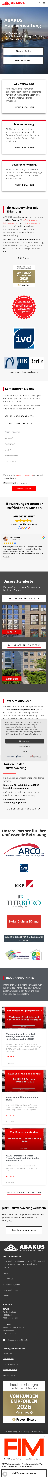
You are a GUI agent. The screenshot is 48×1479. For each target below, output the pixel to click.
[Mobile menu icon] (44, 3)
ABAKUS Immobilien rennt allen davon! (22, 1098)
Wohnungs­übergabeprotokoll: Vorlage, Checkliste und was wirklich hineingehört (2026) (20, 1036)
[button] (45, 1437)
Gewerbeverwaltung (31, 223)
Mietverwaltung (10, 223)
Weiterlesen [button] (7, 557)
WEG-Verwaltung (30, 220)
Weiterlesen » (10, 1057)
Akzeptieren (24, 741)
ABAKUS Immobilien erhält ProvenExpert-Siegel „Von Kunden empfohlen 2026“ (22, 1158)
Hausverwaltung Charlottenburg (17, 1431)
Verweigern (24, 746)
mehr (24, 751)
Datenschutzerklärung (24, 475)
